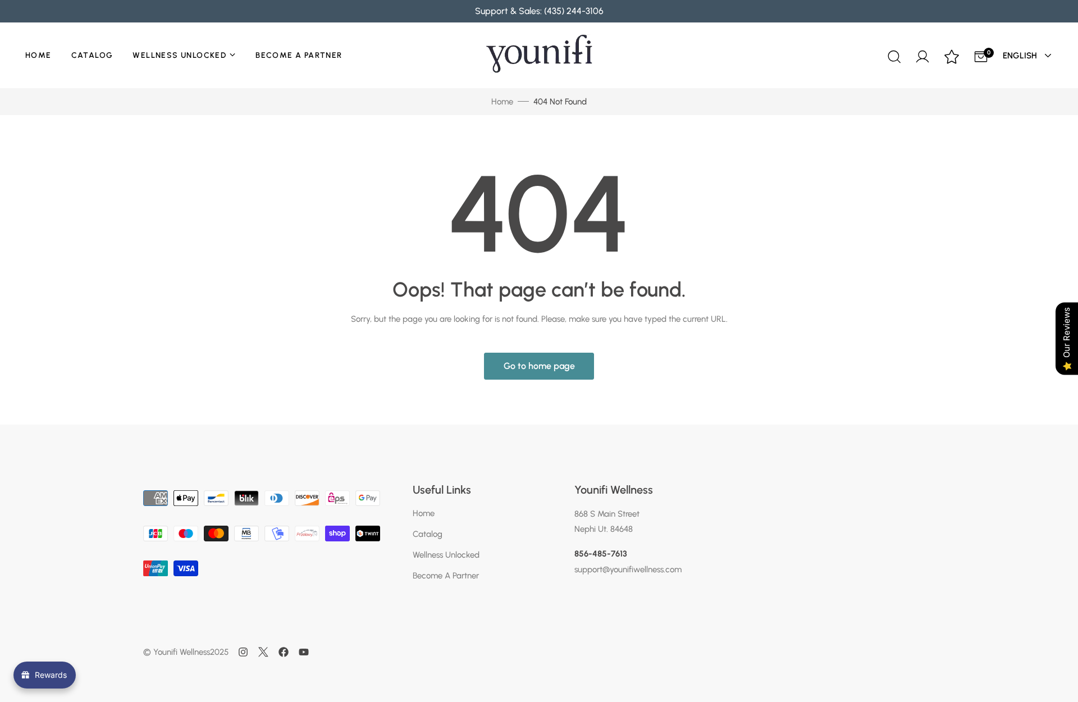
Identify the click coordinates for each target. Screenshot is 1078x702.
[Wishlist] (952, 58)
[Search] (893, 55)
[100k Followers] (243, 652)
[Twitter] (263, 652)
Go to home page (539, 366)
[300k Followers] (283, 652)
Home (38, 55)
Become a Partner (298, 55)
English (1021, 56)
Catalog (92, 55)
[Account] (922, 55)
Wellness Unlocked (179, 55)
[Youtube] (304, 652)
